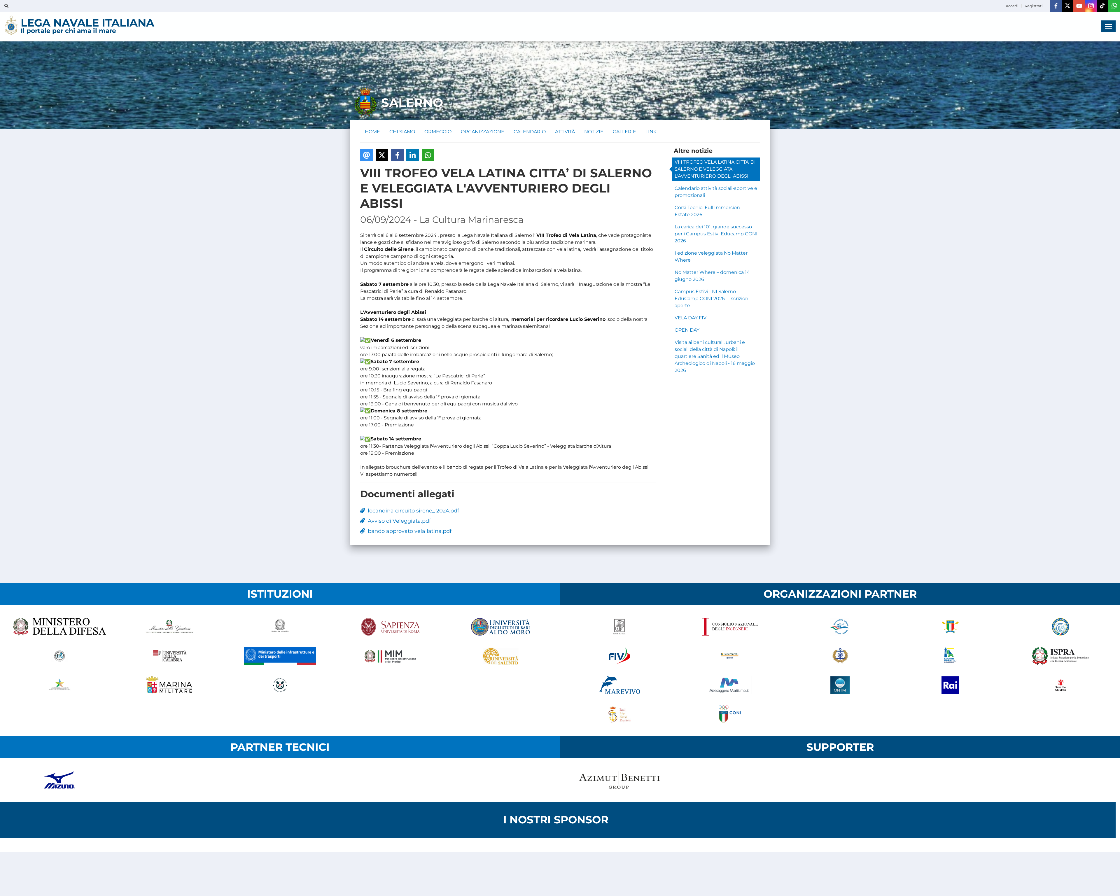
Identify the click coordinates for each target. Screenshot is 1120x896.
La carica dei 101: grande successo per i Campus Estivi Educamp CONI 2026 (716, 234)
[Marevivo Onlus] (619, 685)
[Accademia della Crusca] (619, 626)
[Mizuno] (59, 780)
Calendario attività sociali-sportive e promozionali (716, 192)
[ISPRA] (1060, 656)
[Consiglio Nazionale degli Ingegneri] (730, 626)
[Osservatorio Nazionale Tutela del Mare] (840, 685)
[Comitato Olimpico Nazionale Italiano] (730, 714)
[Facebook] (1056, 6)
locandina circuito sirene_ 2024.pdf (412, 511)
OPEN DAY (687, 330)
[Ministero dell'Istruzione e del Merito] (390, 656)
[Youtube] (1079, 6)
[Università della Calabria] (170, 656)
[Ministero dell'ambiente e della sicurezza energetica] (59, 685)
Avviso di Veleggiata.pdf (398, 521)
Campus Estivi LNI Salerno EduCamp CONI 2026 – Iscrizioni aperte (712, 298)
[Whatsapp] (1114, 6)
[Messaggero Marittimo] (730, 685)
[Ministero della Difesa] (59, 626)
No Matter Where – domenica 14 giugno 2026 (712, 276)
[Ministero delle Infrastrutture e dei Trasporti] (280, 656)
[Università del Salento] (500, 656)
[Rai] (950, 685)
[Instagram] (1091, 6)
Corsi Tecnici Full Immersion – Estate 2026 (709, 211)
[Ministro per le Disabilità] (280, 626)
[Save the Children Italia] (1060, 685)
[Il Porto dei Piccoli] (950, 656)
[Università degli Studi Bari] (500, 626)
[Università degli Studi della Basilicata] (59, 656)
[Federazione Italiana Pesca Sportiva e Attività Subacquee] (1060, 626)
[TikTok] (1102, 6)
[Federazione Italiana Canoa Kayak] (840, 626)
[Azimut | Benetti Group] (619, 780)
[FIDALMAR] (840, 656)
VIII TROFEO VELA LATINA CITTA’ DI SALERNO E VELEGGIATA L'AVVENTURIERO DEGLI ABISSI (715, 169)
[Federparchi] (730, 656)
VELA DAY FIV (690, 318)
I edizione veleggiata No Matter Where (711, 256)
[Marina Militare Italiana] (170, 685)
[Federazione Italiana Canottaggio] (950, 626)
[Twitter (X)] (1067, 6)
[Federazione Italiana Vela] (619, 656)
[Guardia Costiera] (280, 685)
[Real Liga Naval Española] (619, 714)
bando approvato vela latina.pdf (408, 531)
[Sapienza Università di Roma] (390, 626)
